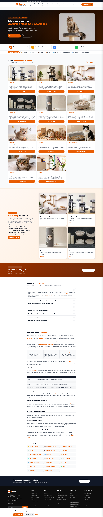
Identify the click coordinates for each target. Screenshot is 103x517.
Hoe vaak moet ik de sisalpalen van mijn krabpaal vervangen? (42, 300)
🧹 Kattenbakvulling (85, 52)
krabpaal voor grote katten (45, 337)
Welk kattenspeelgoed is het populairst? (38, 306)
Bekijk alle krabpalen (14, 237)
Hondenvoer (32, 499)
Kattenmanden (26, 35)
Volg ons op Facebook (12, 500)
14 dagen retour (87, 501)
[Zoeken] (74, 4)
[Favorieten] (80, 4)
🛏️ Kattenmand (56, 52)
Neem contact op (84, 481)
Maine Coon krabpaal (32, 352)
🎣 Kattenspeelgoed (66, 52)
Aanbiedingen (86, 503)
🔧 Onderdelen (33, 52)
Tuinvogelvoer (60, 501)
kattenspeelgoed (59, 337)
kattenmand (29, 338)
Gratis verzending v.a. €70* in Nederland (33, 1)
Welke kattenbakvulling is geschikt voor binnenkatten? (41, 313)
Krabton (46, 352)
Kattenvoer (46, 506)
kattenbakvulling (67, 403)
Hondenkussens (33, 495)
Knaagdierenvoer (73, 495)
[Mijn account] (77, 4)
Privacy (85, 504)
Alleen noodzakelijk (28, 514)
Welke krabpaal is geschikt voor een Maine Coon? (40, 317)
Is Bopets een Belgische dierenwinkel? (37, 320)
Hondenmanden (33, 493)
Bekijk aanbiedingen (87, 270)
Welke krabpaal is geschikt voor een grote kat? (39, 289)
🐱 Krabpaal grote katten (14, 52)
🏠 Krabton (48, 52)
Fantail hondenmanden (34, 497)
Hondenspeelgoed (34, 503)
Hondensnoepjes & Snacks (35, 501)
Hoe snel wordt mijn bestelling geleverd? (38, 310)
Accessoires (72, 497)
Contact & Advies (87, 493)
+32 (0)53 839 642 (11, 498)
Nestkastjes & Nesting (61, 499)
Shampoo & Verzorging (34, 506)
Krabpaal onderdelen (66, 352)
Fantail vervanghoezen (75, 506)
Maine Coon (49, 295)
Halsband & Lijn (33, 504)
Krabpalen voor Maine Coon (49, 497)
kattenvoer (41, 338)
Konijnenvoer (73, 493)
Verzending (86, 499)
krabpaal (34, 370)
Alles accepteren (18, 514)
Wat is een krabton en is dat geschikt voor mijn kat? (40, 303)
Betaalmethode (87, 497)
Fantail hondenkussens (74, 504)
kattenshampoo (33, 408)
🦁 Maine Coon (24, 52)
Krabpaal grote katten (48, 495)
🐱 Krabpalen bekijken (14, 35)
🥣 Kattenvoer (75, 52)
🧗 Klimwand (40, 52)
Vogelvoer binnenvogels (62, 495)
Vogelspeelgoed (60, 503)
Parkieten (59, 493)
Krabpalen (46, 493)
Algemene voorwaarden (88, 506)
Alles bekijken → (90, 62)
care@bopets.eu (19, 498)
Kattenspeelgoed (47, 504)
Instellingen (37, 514)
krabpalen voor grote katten (63, 293)
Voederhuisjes (60, 497)
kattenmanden (71, 414)
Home (9, 8)
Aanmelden (25, 507)
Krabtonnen (46, 501)
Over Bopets (86, 495)
